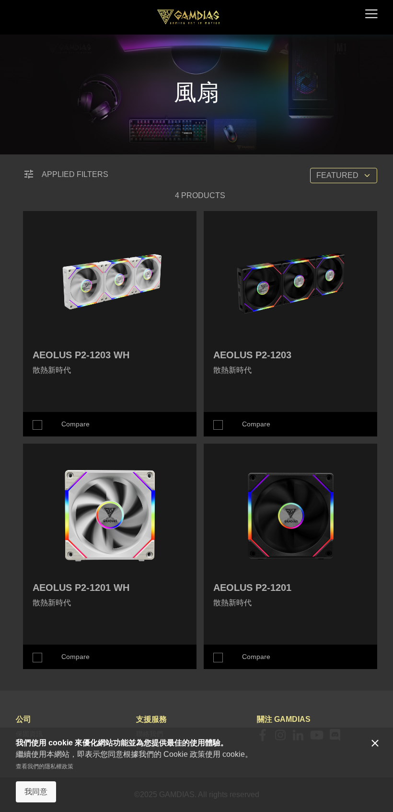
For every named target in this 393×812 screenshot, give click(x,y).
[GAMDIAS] (188, 17)
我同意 (35, 792)
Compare (75, 424)
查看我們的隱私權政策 (44, 766)
